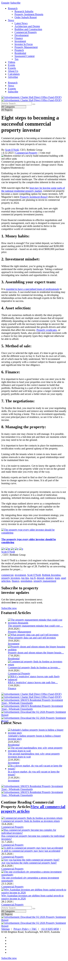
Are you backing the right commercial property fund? (29, 862)
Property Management (26, 47)
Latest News (21, 23)
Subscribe (15, 2)
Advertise (13, 77)
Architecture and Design (27, 26)
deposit (40, 578)
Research (12, 8)
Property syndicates (46, 330)
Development (22, 35)
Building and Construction (28, 29)
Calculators (14, 74)
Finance (19, 38)
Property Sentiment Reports (29, 14)
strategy (49, 578)
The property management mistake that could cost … (35, 625)
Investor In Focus (24, 44)
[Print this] (21, 548)
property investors (10, 578)
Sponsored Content (24, 56)
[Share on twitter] (12, 548)
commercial (7, 575)
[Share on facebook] (3, 548)
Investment (20, 41)
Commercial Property (26, 32)
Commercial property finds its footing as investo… (34, 667)
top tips (25, 578)
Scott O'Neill (12, 149)
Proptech (19, 50)
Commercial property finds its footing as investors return (30, 821)
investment (20, 575)
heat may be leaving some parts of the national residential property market (33, 189)
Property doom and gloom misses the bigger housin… (36, 652)
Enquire (5, 2)
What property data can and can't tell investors (32, 637)
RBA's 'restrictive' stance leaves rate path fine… (33, 682)
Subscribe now (9, 608)
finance (15, 581)
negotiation (26, 581)
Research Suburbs (24, 11)
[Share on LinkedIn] (7, 548)
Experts (12, 68)
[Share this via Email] (16, 548)
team (57, 578)
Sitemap (5, 929)
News (11, 20)
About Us (13, 71)
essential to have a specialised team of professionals (32, 289)
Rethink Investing (51, 575)
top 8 (32, 578)
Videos (11, 62)
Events (11, 65)
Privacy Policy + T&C (25, 929)
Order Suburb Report (26, 17)
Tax (16, 59)
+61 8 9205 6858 (50, 929)
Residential (20, 53)
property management (45, 581)
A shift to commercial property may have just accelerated (30, 850)
